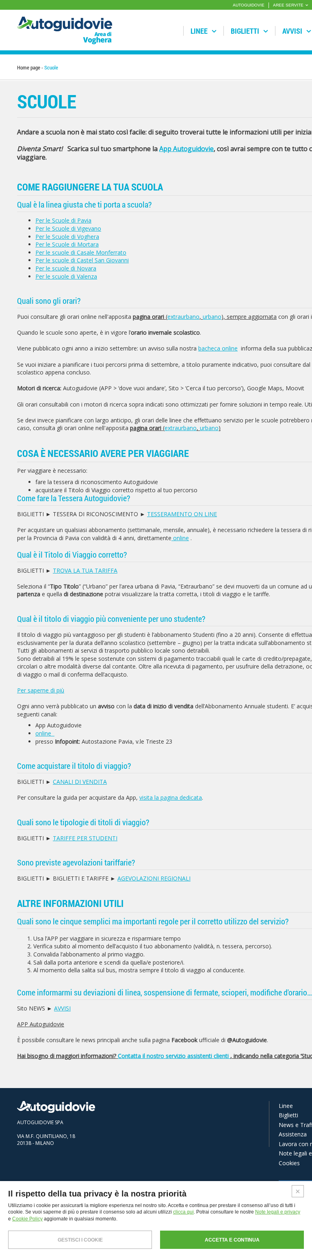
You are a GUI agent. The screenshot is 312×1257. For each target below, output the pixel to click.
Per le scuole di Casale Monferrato (80, 252)
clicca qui (183, 1212)
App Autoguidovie (186, 148)
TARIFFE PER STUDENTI (85, 838)
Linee (200, 31)
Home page (28, 67)
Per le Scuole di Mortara (67, 244)
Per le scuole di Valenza (66, 276)
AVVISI (62, 1008)
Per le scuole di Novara (65, 268)
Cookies (289, 1163)
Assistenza (293, 1134)
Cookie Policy (27, 1219)
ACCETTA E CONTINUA (232, 1240)
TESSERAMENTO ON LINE (182, 514)
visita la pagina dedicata (170, 797)
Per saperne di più (40, 690)
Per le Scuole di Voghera (67, 236)
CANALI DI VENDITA (80, 781)
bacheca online (218, 348)
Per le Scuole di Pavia (63, 220)
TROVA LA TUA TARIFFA (85, 570)
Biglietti (246, 31)
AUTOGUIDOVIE (248, 5)
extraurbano (183, 316)
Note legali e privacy (277, 1212)
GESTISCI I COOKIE (80, 1240)
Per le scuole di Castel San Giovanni (82, 260)
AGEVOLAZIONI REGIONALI (154, 878)
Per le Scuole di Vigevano (68, 228)
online (180, 538)
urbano (212, 316)
